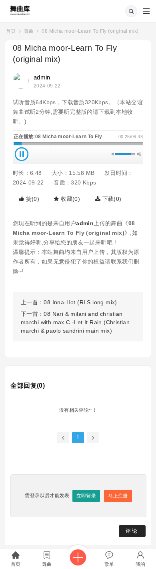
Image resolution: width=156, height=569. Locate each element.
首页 (11, 31)
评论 (132, 531)
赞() (31, 199)
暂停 (21, 154)
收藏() (69, 199)
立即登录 (86, 496)
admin (42, 77)
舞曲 (29, 31)
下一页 (93, 437)
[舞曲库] (19, 8)
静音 (113, 154)
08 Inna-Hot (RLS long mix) (80, 302)
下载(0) (110, 199)
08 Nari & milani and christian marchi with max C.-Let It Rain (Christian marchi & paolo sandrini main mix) (75, 322)
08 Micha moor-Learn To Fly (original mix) (90, 31)
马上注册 (118, 496)
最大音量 (139, 154)
